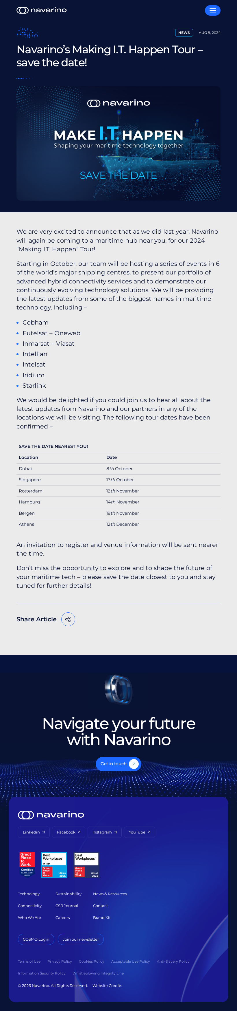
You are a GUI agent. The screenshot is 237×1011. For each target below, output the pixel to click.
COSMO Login (36, 939)
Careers (62, 917)
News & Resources (110, 893)
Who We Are (29, 917)
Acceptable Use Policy (130, 961)
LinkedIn (132, 619)
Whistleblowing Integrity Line (98, 973)
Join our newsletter (81, 939)
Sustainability (68, 893)
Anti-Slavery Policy (173, 961)
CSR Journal (66, 905)
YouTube (137, 832)
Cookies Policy (91, 961)
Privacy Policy (59, 961)
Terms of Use (29, 961)
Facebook (97, 619)
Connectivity (30, 905)
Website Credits (107, 985)
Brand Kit (102, 917)
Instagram (102, 832)
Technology (29, 893)
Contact (100, 905)
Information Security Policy (42, 973)
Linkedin (31, 832)
